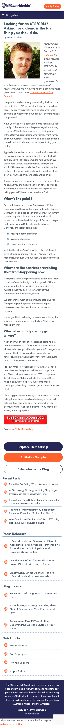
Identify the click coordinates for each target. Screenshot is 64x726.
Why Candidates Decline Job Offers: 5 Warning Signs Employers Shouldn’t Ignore (34, 521)
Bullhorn (48, 54)
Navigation (12, 15)
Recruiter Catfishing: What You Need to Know (33, 484)
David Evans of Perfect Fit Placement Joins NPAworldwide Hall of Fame (32, 562)
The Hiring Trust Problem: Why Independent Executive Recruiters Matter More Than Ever (33, 511)
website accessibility (11, 724)
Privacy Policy (32, 713)
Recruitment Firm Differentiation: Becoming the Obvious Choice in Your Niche (34, 501)
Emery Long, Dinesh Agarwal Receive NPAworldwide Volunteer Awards (32, 574)
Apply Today (52, 6)
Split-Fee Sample (33, 457)
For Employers (18, 654)
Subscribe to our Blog (33, 469)
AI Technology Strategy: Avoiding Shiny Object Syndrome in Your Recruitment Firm (34, 492)
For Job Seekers (19, 662)
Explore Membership (33, 447)
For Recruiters (18, 645)
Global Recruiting (24, 429)
